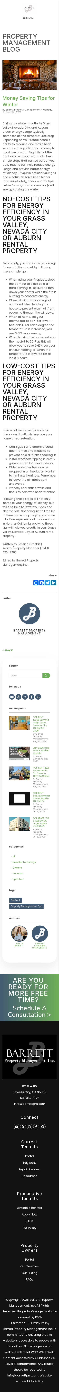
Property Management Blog (26, 42)
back (9, 650)
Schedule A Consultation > (29, 1011)
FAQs (29, 1221)
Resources (29, 1176)
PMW (38, 1317)
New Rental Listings (24, 862)
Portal (29, 1156)
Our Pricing (29, 1273)
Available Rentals (29, 1208)
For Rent (15, 900)
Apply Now (29, 1214)
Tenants (18, 873)
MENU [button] (29, 18)
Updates (18, 879)
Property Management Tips (26, 906)
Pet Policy (29, 1228)
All (14, 856)
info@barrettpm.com (29, 1104)
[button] (12, 697)
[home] (29, 8)
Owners (17, 867)
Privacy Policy (39, 1323)
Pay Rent (29, 1163)
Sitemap (19, 1323)
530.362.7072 (29, 1098)
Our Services (29, 1266)
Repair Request (30, 1169)
